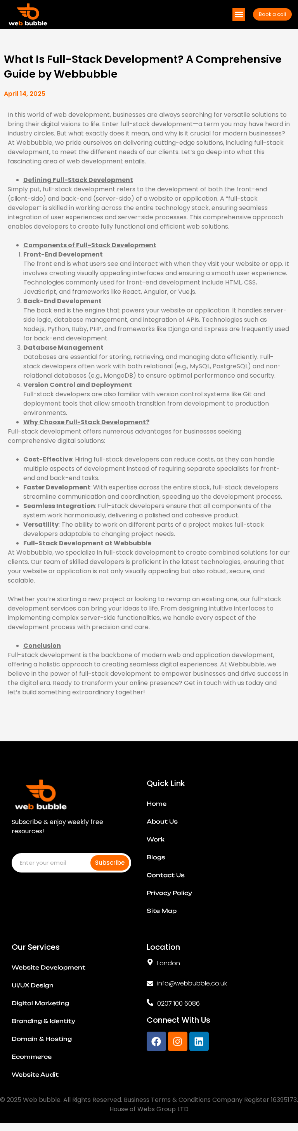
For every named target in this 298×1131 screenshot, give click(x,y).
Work (156, 839)
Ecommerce (32, 1056)
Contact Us (166, 875)
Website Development (48, 967)
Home (156, 803)
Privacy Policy (169, 893)
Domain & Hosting (42, 1039)
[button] (238, 14)
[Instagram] (177, 1041)
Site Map (162, 910)
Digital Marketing (40, 1003)
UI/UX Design (33, 985)
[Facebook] (156, 1041)
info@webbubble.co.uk (192, 983)
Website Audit (35, 1074)
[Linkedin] (199, 1041)
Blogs (156, 857)
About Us (162, 821)
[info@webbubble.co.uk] (150, 983)
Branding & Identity (43, 1021)
